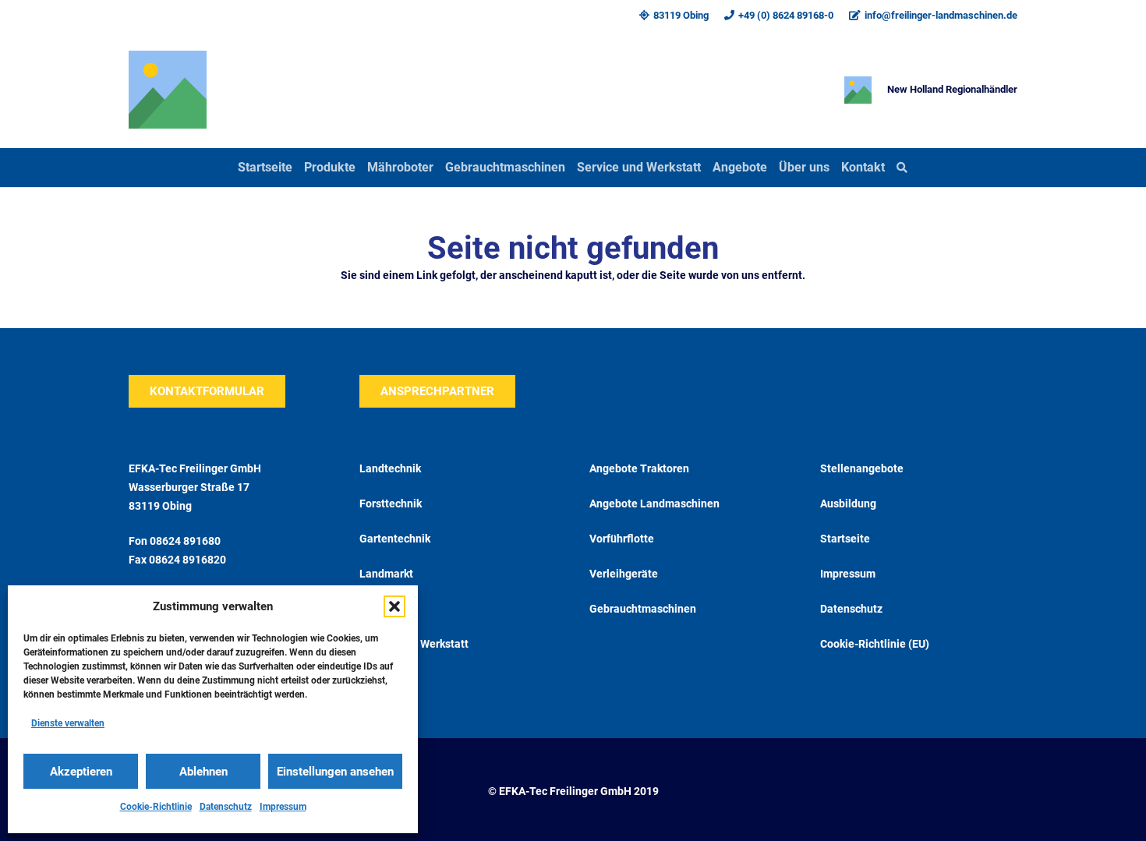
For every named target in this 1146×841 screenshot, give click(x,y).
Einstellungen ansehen (335, 772)
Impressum (283, 806)
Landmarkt (386, 573)
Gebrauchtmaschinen (642, 608)
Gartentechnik (394, 538)
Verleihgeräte (623, 573)
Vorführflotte (621, 538)
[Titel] (168, 90)
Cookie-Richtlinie (156, 806)
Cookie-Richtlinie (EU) (874, 644)
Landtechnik (390, 468)
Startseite (845, 538)
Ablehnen (203, 772)
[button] (394, 606)
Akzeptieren (81, 772)
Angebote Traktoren (639, 468)
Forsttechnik (390, 503)
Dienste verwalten (67, 723)
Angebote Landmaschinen (654, 503)
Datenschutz (226, 806)
